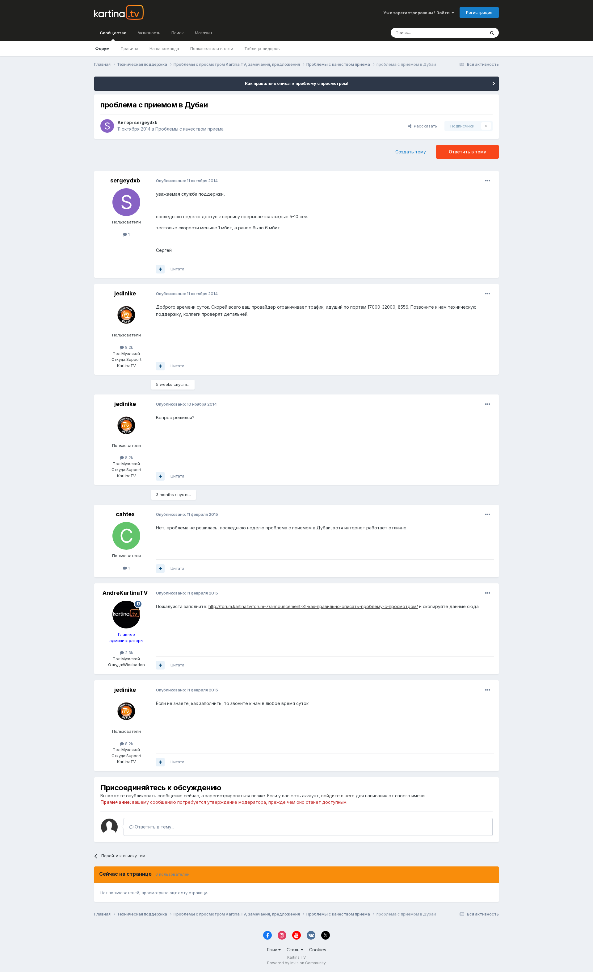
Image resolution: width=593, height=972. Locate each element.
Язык (272, 949)
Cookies (317, 949)
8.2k (128, 347)
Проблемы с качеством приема (189, 128)
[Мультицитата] (160, 269)
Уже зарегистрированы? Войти (417, 12)
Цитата (177, 268)
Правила (129, 48)
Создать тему (410, 151)
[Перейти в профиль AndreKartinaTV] (126, 614)
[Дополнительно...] (488, 181)
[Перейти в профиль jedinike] (126, 315)
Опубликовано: (187, 180)
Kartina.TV (296, 957)
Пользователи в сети (211, 48)
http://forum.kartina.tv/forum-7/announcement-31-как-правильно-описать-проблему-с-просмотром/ (313, 606)
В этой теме (466, 32)
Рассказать (424, 125)
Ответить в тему (467, 151)
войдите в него (338, 795)
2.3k (128, 652)
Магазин (203, 32)
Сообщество (113, 32)
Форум (102, 48)
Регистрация (479, 12)
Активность (148, 32)
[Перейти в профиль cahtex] (126, 536)
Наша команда (164, 48)
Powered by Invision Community (296, 963)
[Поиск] (492, 33)
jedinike (125, 293)
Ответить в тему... (153, 826)
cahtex (125, 514)
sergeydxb (146, 122)
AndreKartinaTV (125, 593)
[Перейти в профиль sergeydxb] (107, 126)
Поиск (177, 32)
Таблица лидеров (262, 48)
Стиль (294, 949)
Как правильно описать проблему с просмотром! (296, 83)
